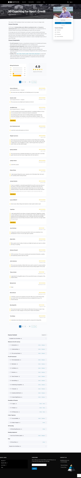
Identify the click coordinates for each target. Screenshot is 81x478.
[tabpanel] (27, 176)
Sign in (71, 2)
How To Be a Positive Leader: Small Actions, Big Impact (28, 53)
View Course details (12, 14)
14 (29, 82)
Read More (13, 120)
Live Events (3, 465)
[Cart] (68, 2)
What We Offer (3, 462)
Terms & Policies (64, 465)
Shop (2, 467)
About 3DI (3, 460)
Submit (34, 468)
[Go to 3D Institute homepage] (13, 2)
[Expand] (9, 345)
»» (35, 326)
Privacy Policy (63, 467)
